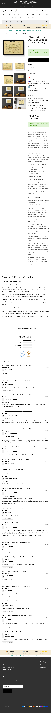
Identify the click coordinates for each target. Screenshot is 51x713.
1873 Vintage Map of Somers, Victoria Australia (17, 601)
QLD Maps (41, 14)
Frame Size (31, 64)
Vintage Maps (9, 706)
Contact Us (43, 667)
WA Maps (28, 18)
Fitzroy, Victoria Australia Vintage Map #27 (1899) (16, 33)
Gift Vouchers (35, 18)
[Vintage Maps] (9, 10)
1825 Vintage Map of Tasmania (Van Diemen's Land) (18, 542)
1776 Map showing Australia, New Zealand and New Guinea (20, 557)
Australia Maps (12, 14)
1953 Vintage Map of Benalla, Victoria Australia (17, 459)
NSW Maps (28, 14)
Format (30, 71)
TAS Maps (14, 18)
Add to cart (39, 60)
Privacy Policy (6, 672)
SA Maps (47, 14)
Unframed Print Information (35, 130)
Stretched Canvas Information (36, 153)
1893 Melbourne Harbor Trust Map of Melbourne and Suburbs (21, 474)
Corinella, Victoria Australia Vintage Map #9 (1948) (18, 571)
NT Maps (34, 14)
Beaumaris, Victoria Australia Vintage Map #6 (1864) (18, 615)
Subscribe (7, 691)
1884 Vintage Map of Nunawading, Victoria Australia (18, 411)
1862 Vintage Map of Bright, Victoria (14, 632)
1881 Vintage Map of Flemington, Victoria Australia (18, 488)
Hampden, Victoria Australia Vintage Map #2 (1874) (18, 586)
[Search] (47, 22)
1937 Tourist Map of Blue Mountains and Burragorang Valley (20, 447)
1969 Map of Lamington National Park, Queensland (18, 380)
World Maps (4, 14)
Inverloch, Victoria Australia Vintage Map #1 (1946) (18, 365)
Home (3, 33)
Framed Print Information (34, 198)
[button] (18, 340)
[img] (25, 336)
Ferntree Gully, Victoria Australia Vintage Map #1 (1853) (19, 395)
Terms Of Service (7, 669)
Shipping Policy (6, 665)
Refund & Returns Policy (9, 667)
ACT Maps (20, 14)
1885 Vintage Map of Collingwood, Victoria (16, 523)
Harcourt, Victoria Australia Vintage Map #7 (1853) (18, 429)
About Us (42, 665)
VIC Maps (21, 18)
